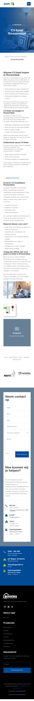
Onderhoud (6, 646)
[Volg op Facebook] (4, 606)
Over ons (6, 617)
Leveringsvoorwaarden (17, 694)
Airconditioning (7, 633)
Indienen (22, 454)
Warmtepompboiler (8, 640)
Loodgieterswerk (8, 643)
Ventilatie (6, 630)
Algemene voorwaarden (17, 691)
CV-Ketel (5, 637)
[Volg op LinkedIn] (8, 606)
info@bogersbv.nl (14, 517)
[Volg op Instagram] (12, 606)
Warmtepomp (7, 627)
